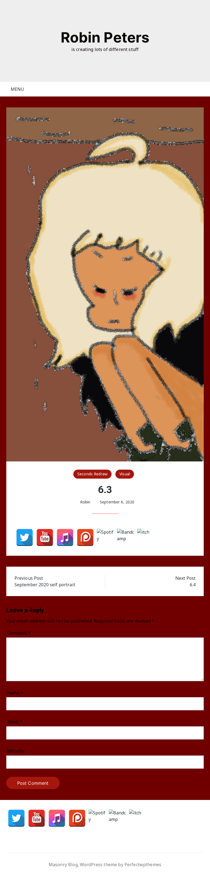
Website (15, 751)
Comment (19, 633)
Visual (124, 473)
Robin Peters (105, 37)
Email (14, 722)
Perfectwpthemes (142, 865)
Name (15, 693)
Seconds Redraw (92, 473)
